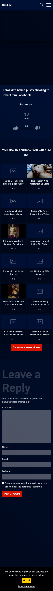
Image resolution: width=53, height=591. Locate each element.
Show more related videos (26, 347)
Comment (8, 407)
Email (5, 459)
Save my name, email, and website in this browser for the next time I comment (26, 485)
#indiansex (27, 104)
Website (6, 471)
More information (26, 586)
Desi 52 (6, 5)
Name (6, 447)
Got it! (26, 580)
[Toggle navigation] (48, 5)
